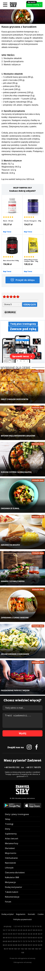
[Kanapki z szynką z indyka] (22, 568)
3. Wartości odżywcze (11, 64)
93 (36, 945)
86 (19, 945)
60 (34, 937)
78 (39, 941)
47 (41, 934)
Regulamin (20, 914)
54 (19, 937)
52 (14, 937)
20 (14, 930)
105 (32, 949)
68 (14, 941)
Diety (7, 828)
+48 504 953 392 (11, 767)
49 (6, 937)
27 (31, 930)
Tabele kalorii (11, 892)
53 (16, 937)
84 (14, 945)
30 (39, 930)
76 (34, 941)
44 (34, 934)
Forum (8, 901)
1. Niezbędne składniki (12, 58)
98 (10, 949)
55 (21, 937)
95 (41, 945)
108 (22, 952)
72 (24, 941)
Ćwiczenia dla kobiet (15, 872)
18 (9, 930)
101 (18, 949)
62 (39, 937)
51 (11, 937)
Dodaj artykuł (8, 914)
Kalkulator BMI (12, 877)
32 (4, 934)
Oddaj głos (29, 304)
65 (6, 941)
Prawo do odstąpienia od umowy (22, 958)
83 (11, 945)
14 (38, 926)
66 (9, 941)
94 (39, 945)
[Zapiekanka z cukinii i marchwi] (22, 604)
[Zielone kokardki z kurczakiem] (22, 641)
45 (36, 934)
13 (35, 926)
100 (15, 949)
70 (19, 941)
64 (4, 941)
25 (26, 930)
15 (41, 926)
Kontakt (31, 914)
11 (31, 926)
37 (16, 934)
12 (33, 926)
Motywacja (10, 882)
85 (16, 945)
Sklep (7, 819)
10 (28, 926)
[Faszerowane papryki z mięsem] (22, 677)
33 (6, 934)
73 (26, 941)
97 (7, 949)
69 (16, 941)
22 (19, 930)
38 (19, 934)
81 (6, 945)
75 (31, 941)
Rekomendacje (12, 896)
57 (26, 937)
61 (36, 937)
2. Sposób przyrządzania (13, 61)
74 (29, 941)
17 (6, 930)
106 (36, 949)
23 (21, 930)
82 (9, 945)
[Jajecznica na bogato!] (22, 532)
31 (41, 930)
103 (25, 949)
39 (21, 934)
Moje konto (10, 853)
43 (31, 934)
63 (41, 937)
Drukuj (11, 312)
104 (29, 949)
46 (39, 934)
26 (29, 930)
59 (31, 937)
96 (5, 949)
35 (11, 934)
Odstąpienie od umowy (23, 962)
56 (24, 937)
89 (26, 945)
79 (41, 941)
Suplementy (11, 833)
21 (16, 930)
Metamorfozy (11, 843)
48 (4, 937)
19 (11, 930)
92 (34, 945)
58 (29, 937)
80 (4, 945)
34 (9, 934)
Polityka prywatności (22, 919)
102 (22, 949)
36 (14, 934)
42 (29, 934)
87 (21, 945)
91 (31, 945)
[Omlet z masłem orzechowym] (22, 386)
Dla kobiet (10, 848)
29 (36, 930)
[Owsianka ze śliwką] (22, 495)
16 (4, 930)
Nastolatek (10, 862)
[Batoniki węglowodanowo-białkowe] (22, 422)
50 (9, 937)
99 (12, 949)
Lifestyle (9, 867)
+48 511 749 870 (33, 767)
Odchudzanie (11, 858)
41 (26, 934)
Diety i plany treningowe (17, 814)
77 (36, 941)
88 (24, 945)
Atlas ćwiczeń (11, 838)
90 (29, 945)
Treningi (9, 824)
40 (24, 934)
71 (21, 941)
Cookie (41, 914)
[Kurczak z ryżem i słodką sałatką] (22, 459)
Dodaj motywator (13, 887)
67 (11, 941)
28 (34, 930)
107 (39, 949)
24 (24, 930)
